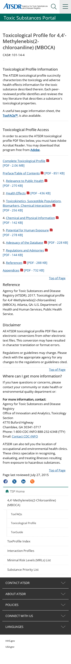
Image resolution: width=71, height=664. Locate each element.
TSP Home (17, 491)
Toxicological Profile (23, 523)
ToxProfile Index (18, 541)
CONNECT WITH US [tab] (19, 616)
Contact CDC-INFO (25, 436)
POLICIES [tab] (11, 605)
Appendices (23, 270)
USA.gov (9, 646)
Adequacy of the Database (37, 242)
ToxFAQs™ (10, 115)
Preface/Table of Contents (34, 173)
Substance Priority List (23, 569)
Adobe (35, 150)
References (26, 263)
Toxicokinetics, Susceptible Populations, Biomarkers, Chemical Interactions (32, 205)
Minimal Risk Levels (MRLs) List (29, 560)
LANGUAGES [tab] (14, 627)
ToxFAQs (16, 514)
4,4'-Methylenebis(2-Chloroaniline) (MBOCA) (31, 502)
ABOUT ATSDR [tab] (15, 594)
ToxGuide (17, 532)
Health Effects (28, 193)
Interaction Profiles (20, 551)
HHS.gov (10, 640)
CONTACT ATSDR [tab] (17, 583)
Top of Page (57, 278)
